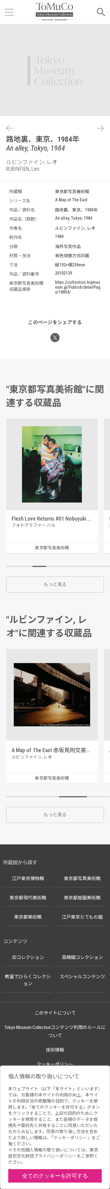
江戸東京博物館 (28, 878)
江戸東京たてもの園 (82, 917)
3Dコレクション (28, 957)
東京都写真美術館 (82, 878)
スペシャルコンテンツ (82, 976)
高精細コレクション (82, 957)
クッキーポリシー (55, 1064)
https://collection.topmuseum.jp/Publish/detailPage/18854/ (77, 287)
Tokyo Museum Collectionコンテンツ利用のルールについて (55, 1031)
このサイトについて (55, 1013)
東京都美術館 (28, 917)
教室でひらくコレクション (28, 980)
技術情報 (55, 1050)
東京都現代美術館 (27, 898)
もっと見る (55, 584)
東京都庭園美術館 (82, 898)
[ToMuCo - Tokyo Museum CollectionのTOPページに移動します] (54, 12)
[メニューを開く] (9, 12)
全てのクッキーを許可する (55, 1176)
